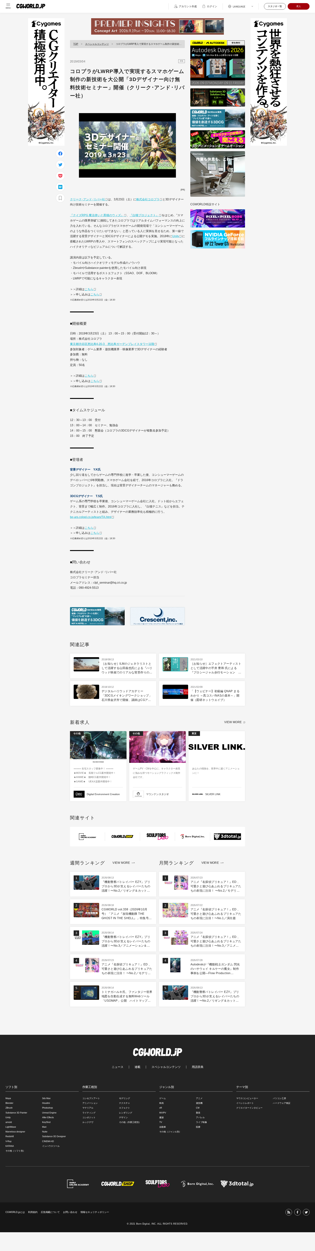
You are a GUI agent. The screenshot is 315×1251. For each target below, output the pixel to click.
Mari (44, 1127)
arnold (8, 1122)
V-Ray (8, 1141)
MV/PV (162, 1112)
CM (197, 1108)
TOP (75, 44)
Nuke (44, 1131)
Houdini (46, 1103)
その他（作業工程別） (130, 1122)
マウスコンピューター (247, 1098)
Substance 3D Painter (16, 1112)
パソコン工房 (279, 1098)
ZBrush (9, 1108)
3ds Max (46, 1098)
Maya (8, 1098)
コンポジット (89, 1117)
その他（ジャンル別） (170, 1131)
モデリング (124, 1098)
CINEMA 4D (48, 1141)
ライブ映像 (201, 1122)
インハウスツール (51, 1146)
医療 (198, 1127)
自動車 (162, 1127)
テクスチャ (124, 1103)
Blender (9, 1103)
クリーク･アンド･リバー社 (87, 199)
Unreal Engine (49, 1112)
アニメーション (90, 1103)
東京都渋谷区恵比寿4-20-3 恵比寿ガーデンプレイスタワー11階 (112, 344)
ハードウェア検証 (281, 1103)
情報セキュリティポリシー (95, 1212)
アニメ (199, 1098)
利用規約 (33, 1212)
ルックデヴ (87, 1122)
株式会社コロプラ (148, 199)
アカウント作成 (188, 6)
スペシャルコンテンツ (97, 44)
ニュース (117, 1067)
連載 (137, 1067)
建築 (161, 1117)
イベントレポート (245, 1103)
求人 (298, 6)
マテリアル (87, 1108)
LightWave (10, 1127)
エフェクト (124, 1108)
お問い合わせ (70, 1212)
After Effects (48, 1117)
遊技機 (199, 1103)
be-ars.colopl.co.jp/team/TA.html (90, 517)
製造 (198, 1112)
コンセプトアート (91, 1098)
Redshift (9, 1136)
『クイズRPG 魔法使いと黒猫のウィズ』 (97, 215)
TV (160, 1122)
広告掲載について (50, 1212)
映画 (161, 1103)
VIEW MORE (233, 722)
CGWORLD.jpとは (15, 1212)
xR (160, 1108)
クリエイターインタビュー (249, 1108)
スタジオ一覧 (275, 6)
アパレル (200, 1117)
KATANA (9, 1146)
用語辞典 (197, 1067)
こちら (89, 289)
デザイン (123, 1117)
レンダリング (125, 1112)
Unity (175, 236)
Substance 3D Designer (54, 1136)
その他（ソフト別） (15, 1151)
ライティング (89, 1112)
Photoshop (47, 1108)
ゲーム (162, 1098)
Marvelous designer (15, 1131)
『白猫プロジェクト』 (144, 215)
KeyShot (46, 1122)
